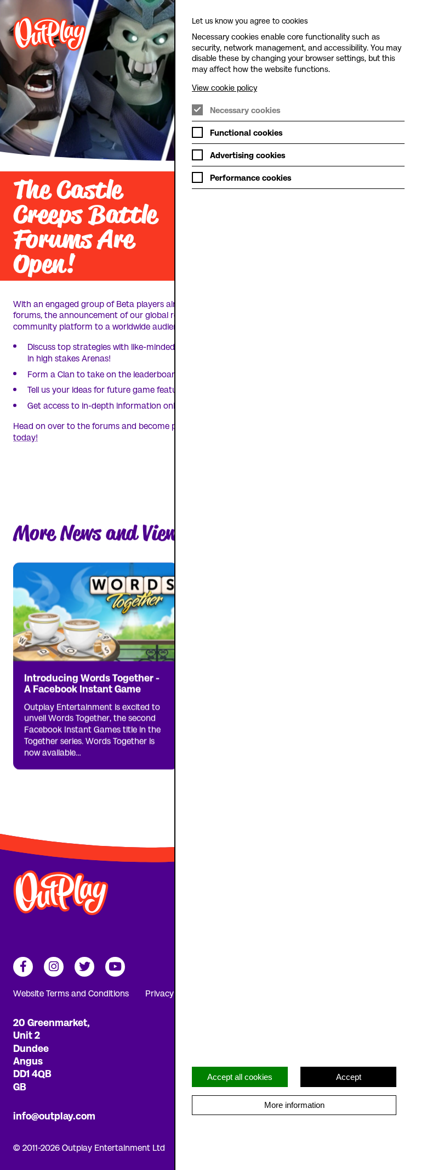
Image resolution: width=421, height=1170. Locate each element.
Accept (348, 1077)
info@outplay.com (54, 1115)
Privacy (159, 993)
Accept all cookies (239, 1077)
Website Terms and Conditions (71, 993)
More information (294, 1105)
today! (25, 437)
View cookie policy (224, 87)
